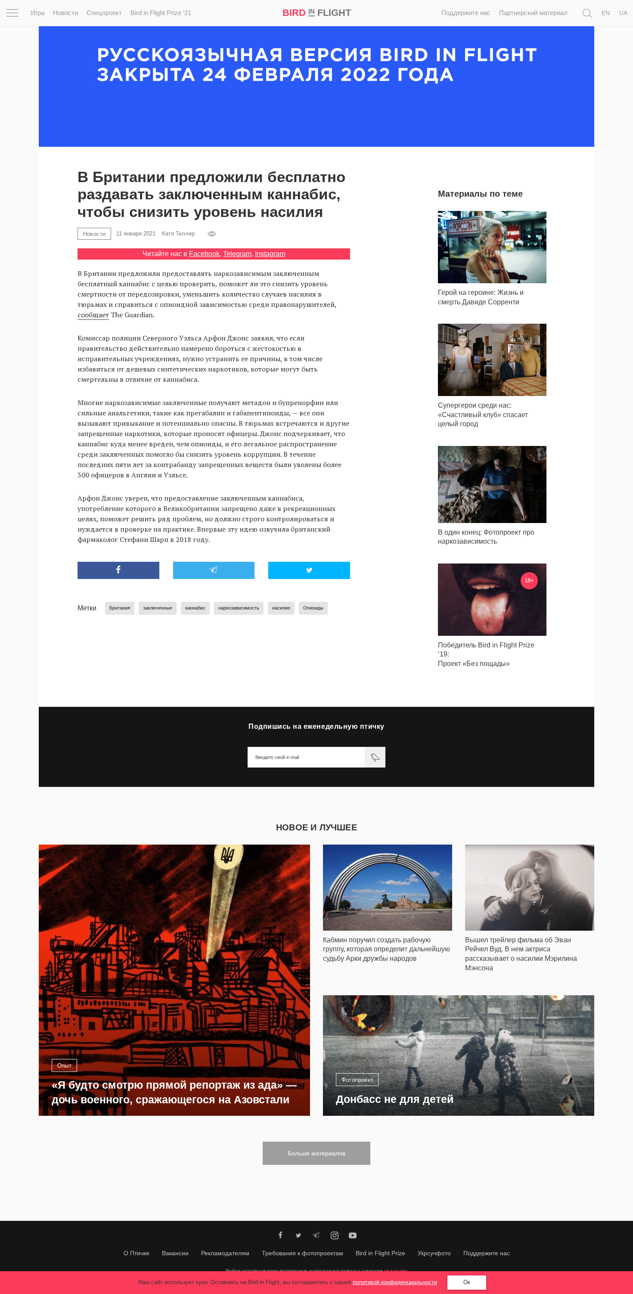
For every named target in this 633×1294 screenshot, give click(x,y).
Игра (37, 12)
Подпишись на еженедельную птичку (316, 726)
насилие (281, 607)
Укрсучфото (434, 1253)
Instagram (270, 253)
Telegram (237, 253)
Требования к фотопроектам (302, 1253)
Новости (65, 12)
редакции (395, 1270)
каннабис (195, 607)
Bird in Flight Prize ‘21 (160, 12)
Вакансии (175, 1253)
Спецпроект (104, 12)
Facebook (204, 253)
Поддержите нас (465, 12)
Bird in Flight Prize (380, 1253)
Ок (466, 1282)
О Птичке (136, 1253)
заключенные (157, 607)
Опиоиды (313, 607)
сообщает (93, 314)
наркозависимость (238, 607)
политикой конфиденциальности (395, 1282)
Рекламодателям (225, 1253)
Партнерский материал (533, 12)
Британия (119, 607)
